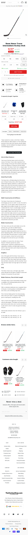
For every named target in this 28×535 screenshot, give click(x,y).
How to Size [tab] (23, 131)
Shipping (21, 451)
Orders (20, 448)
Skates (7, 448)
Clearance (7, 458)
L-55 (4, 64)
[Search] (18, 2)
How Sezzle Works (21, 463)
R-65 (24, 64)
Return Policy (21, 453)
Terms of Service (9, 523)
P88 (10, 58)
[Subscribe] (25, 411)
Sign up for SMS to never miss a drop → (14, 415)
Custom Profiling (21, 478)
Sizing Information (21, 460)
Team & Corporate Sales (7, 478)
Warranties (20, 455)
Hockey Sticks (7, 446)
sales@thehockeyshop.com (14, 437)
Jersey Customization (21, 471)
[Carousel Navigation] (24, 325)
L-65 (11, 64)
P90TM (17, 58)
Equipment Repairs (21, 483)
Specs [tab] (10, 131)
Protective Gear (7, 453)
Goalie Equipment (7, 451)
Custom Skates (20, 480)
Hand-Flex (4, 61)
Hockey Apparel (7, 455)
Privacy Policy (18, 523)
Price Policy (20, 458)
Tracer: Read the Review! (14, 152)
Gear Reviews (7, 475)
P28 (4, 58)
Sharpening (20, 475)
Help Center (21, 442)
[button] (14, 54)
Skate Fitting (21, 473)
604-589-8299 (14, 435)
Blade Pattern (5, 55)
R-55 (17, 64)
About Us (7, 471)
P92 (24, 58)
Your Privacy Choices (14, 526)
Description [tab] (4, 131)
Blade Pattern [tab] (16, 131)
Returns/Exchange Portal (20, 446)
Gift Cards (7, 460)
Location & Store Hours (7, 473)
